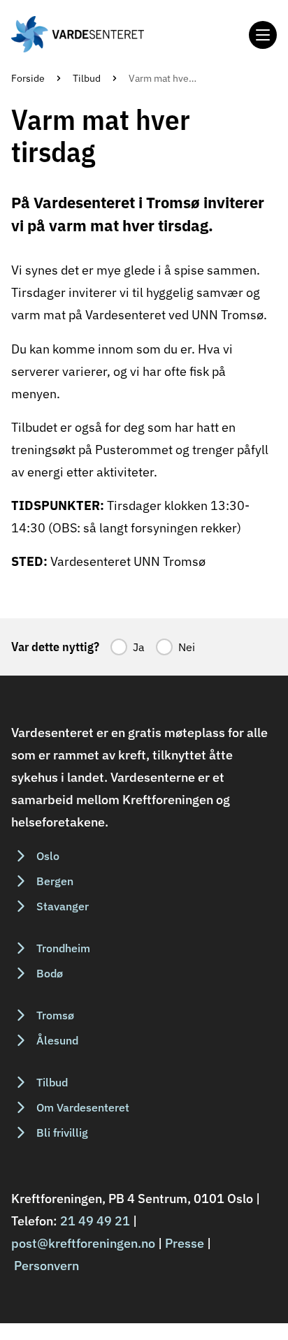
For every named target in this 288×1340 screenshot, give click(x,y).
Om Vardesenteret (82, 1107)
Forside (28, 78)
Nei (186, 647)
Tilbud (87, 78)
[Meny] (263, 35)
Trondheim (63, 948)
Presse (184, 1243)
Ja (139, 647)
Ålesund (57, 1040)
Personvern (46, 1266)
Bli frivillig (62, 1132)
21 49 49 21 (95, 1221)
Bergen (54, 881)
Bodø (49, 973)
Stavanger (62, 906)
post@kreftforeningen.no (83, 1243)
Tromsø (55, 1015)
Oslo (47, 856)
